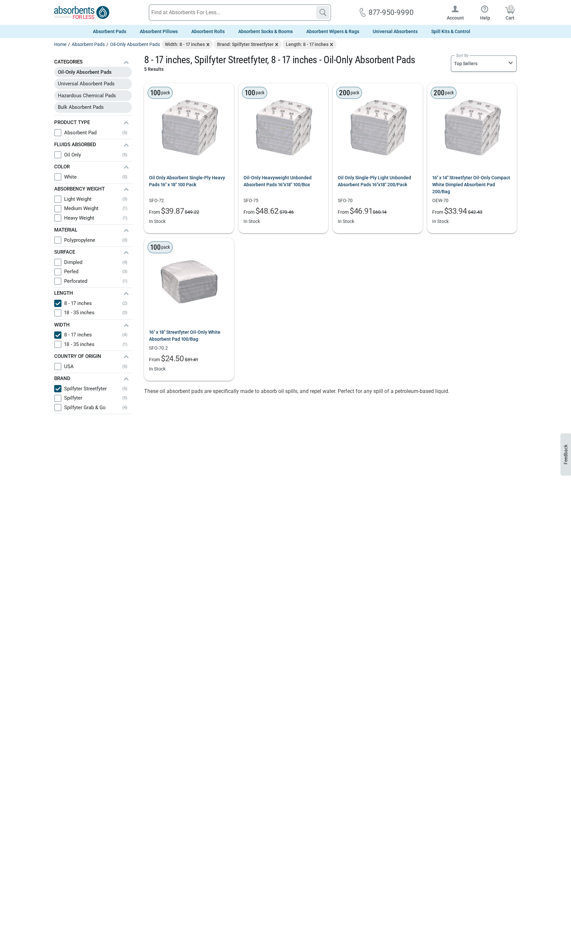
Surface (64, 252)
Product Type (72, 122)
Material (65, 230)
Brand (62, 378)
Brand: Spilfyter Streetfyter (245, 44)
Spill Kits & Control (450, 31)
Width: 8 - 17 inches (185, 44)
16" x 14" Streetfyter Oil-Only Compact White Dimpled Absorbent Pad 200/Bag (471, 184)
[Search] (322, 12)
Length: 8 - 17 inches (307, 44)
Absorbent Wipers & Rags (332, 31)
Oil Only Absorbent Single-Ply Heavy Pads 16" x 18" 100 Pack (187, 181)
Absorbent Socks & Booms (265, 31)
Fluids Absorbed (75, 145)
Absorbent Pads (109, 31)
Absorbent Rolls (208, 31)
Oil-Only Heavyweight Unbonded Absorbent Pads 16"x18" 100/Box (278, 181)
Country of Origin (77, 356)
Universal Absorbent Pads (86, 84)
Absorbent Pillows (159, 31)
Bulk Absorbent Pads (81, 107)
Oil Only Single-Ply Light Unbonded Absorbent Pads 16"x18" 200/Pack (374, 181)
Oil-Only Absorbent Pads (85, 72)
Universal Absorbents (395, 31)
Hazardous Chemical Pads (87, 96)
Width (62, 325)
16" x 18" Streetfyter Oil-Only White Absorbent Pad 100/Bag (184, 335)
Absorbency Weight (79, 189)
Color (62, 167)
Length (63, 293)
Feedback (565, 454)
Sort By (462, 55)
